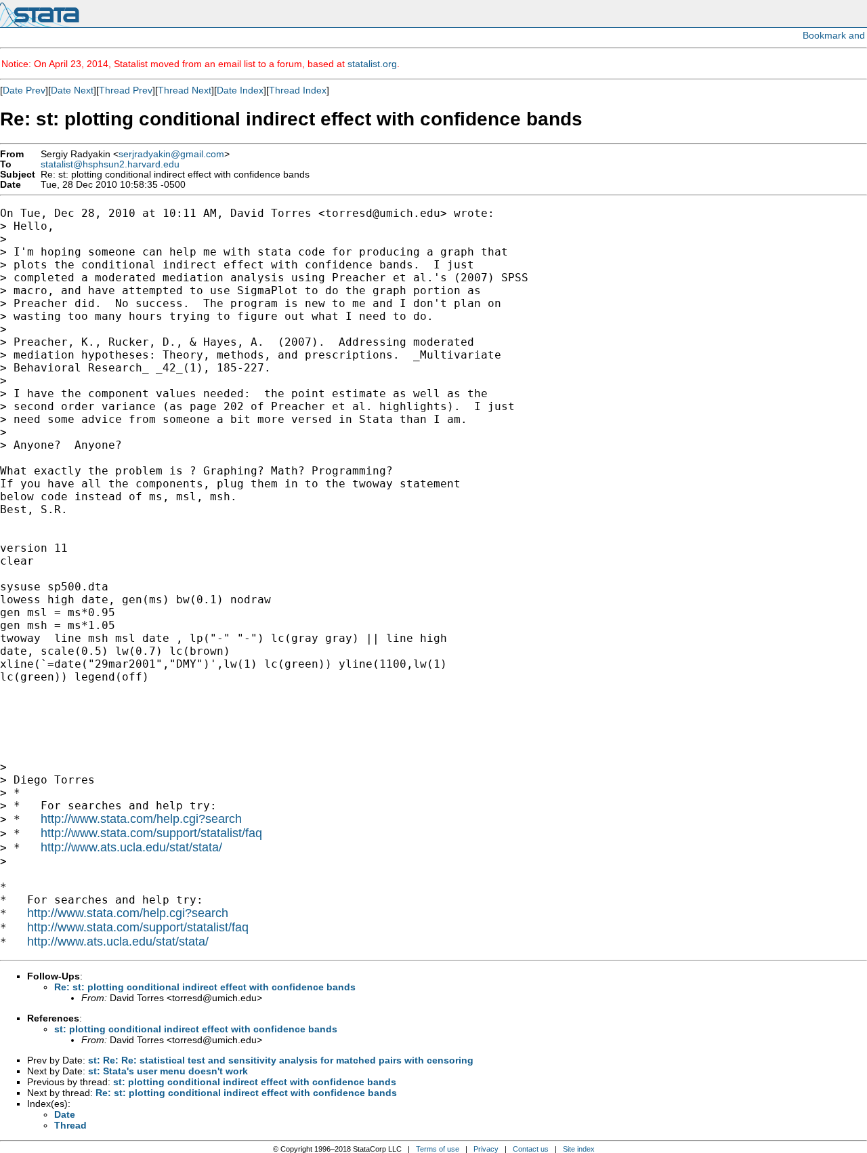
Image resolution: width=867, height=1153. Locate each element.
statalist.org (372, 63)
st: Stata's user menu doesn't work (168, 1071)
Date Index (240, 90)
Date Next (72, 90)
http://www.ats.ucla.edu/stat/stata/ (131, 847)
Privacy (486, 1149)
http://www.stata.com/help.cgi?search (141, 819)
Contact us (531, 1149)
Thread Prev (125, 90)
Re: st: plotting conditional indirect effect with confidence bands (205, 987)
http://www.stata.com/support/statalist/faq (151, 833)
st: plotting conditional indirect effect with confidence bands (195, 1029)
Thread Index (297, 90)
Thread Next (184, 90)
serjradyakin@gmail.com (171, 154)
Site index (579, 1149)
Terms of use (437, 1149)
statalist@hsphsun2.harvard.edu (110, 164)
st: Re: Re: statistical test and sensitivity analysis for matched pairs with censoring (280, 1060)
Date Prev (24, 90)
